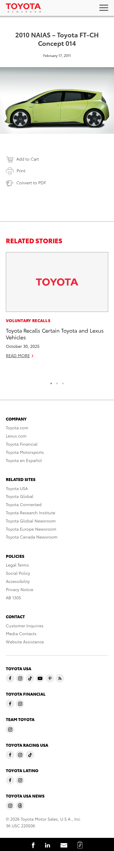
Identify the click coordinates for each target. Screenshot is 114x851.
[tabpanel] (57, 308)
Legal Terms (17, 565)
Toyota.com (17, 427)
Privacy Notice (19, 589)
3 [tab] (62, 382)
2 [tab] (57, 382)
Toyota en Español (24, 460)
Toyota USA (17, 488)
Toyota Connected (24, 504)
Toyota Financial (21, 444)
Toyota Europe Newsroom (31, 529)
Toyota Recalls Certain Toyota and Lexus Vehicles (55, 333)
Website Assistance (25, 642)
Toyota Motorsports (25, 452)
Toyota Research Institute (30, 512)
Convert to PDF (31, 182)
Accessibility (18, 581)
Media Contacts (21, 633)
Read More (18, 355)
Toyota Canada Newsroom (32, 537)
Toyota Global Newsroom (31, 521)
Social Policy (18, 573)
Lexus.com (16, 436)
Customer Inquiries (25, 625)
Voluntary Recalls (28, 320)
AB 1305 (13, 597)
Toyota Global (19, 496)
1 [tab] (51, 382)
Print (21, 170)
